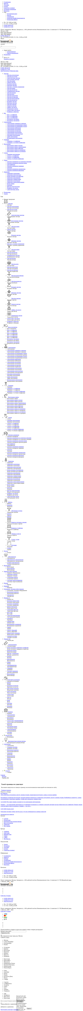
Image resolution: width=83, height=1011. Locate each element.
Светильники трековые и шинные (16, 123)
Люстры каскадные (12, 95)
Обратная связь (14, 71)
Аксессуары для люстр (13, 110)
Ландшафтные (11, 164)
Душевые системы (12, 747)
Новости (6, 857)
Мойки (9, 758)
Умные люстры (11, 82)
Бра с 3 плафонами (12, 117)
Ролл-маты (10, 764)
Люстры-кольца (11, 92)
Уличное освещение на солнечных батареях (19, 161)
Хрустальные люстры (13, 79)
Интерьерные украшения (14, 624)
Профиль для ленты (12, 188)
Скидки (8, 770)
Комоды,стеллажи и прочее (19, 522)
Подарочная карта (12, 13)
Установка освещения (10, 9)
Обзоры (6, 858)
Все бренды (7, 839)
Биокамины (10, 717)
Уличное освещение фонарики (15, 170)
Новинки (6, 586)
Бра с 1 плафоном (12, 114)
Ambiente (6, 831)
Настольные (7, 144)
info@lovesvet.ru (5, 71)
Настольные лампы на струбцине (16, 151)
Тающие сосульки (12, 636)
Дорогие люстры (11, 106)
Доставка (6, 5)
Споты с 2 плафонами (13, 157)
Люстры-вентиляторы (13, 98)
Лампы (9, 627)
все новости (4, 793)
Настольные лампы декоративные (16, 147)
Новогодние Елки (12, 606)
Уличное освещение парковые (15, 166)
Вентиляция (7, 565)
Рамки (9, 662)
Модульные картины (13, 688)
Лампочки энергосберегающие (15, 182)
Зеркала (9, 513)
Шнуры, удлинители (13, 653)
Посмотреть (7, 54)
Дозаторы (9, 753)
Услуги (6, 551)
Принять (29, 1008)
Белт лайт (9, 612)
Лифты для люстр (12, 107)
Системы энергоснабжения (14, 580)
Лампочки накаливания (13, 177)
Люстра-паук (10, 94)
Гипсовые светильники (13, 135)
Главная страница (6, 790)
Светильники (7, 122)
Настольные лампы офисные (15, 148)
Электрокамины (11, 729)
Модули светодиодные (13, 186)
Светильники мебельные (14, 128)
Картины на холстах (12, 685)
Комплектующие (11, 650)
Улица (5, 160)
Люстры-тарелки (11, 104)
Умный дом (7, 639)
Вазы (8, 700)
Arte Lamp (6, 833)
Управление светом (12, 108)
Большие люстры (12, 101)
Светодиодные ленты (13, 189)
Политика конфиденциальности (16, 18)
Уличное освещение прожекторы (16, 169)
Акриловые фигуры (12, 609)
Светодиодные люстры (13, 78)
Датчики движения (12, 671)
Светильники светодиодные (15, 133)
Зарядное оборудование (10, 571)
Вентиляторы (11, 568)
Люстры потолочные (13, 75)
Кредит (9, 15)
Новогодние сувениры (13, 633)
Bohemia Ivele (7, 834)
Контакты (6, 10)
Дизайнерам (10, 16)
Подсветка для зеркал (13, 119)
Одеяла (9, 548)
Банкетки (9, 505)
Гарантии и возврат (9, 8)
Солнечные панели (12, 577)
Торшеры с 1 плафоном (13, 141)
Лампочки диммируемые (14, 179)
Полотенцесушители (13, 592)
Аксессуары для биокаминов (15, 720)
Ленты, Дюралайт (12, 630)
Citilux (5, 837)
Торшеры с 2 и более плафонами (16, 142)
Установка (7, 846)
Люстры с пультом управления (15, 86)
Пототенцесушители (13, 750)
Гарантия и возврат (9, 850)
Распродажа (7, 192)
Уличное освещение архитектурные (17, 163)
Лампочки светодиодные (14, 175)
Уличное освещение (13, 435)
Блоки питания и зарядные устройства (17, 647)
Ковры (9, 682)
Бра (5, 113)
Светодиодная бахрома (13, 615)
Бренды (6, 3)
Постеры (9, 703)
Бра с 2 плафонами (12, 116)
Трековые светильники (13, 154)
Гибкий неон (10, 621)
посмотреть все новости (7, 814)
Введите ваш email (6, 931)
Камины (10, 712)
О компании (7, 2)
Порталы (9, 723)
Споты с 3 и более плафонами (15, 158)
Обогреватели (12, 556)
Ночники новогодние (13, 600)
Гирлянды (10, 618)
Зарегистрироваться (12, 53)
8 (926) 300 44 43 (5, 35)
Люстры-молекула (12, 89)
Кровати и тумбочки (17, 528)
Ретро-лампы (10, 183)
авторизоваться (11, 51)
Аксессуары (10, 694)
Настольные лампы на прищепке (16, 150)
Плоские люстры (12, 84)
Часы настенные (11, 691)
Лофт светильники (12, 136)
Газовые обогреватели (13, 562)
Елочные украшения (12, 603)
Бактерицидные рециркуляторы (17, 741)
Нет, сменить (7, 34)
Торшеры (6, 139)
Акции (6, 193)
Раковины (10, 761)
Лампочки (7, 172)
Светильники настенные (14, 129)
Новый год (7, 598)
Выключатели (11, 659)
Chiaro (5, 836)
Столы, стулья (15, 539)
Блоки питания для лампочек (15, 176)
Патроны (9, 185)
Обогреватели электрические (15, 559)
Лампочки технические (13, 180)
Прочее (6, 583)
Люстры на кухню (12, 76)
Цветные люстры (12, 85)
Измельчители (11, 756)
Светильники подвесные (14, 131)
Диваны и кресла (16, 533)
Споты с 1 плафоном (13, 155)
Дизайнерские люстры (13, 91)
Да (2, 34)
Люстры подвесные (12, 97)
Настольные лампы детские (14, 145)
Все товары (7, 826)
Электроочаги (11, 714)
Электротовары (12, 644)
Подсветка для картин (13, 120)
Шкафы (9, 516)
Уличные (9, 167)
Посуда (9, 697)
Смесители (10, 767)
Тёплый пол (10, 595)
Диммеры (9, 668)
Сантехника (7, 744)
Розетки (9, 656)
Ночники (9, 706)
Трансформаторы (12, 665)
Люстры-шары (11, 81)
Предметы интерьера (14, 679)
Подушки (14, 545)
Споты (6, 153)
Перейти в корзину (9, 59)
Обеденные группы (16, 510)
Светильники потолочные (14, 132)
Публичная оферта (12, 19)
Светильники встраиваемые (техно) (17, 126)
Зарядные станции (12, 574)
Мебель (10, 502)
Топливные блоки (12, 726)
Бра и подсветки (12, 327)
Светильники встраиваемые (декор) (17, 125)
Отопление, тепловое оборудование (14, 589)
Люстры (6, 73)
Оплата (6, 6)
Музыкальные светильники (14, 138)
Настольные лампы (13, 397)
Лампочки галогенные (13, 173)
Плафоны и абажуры (13, 111)
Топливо (9, 732)
